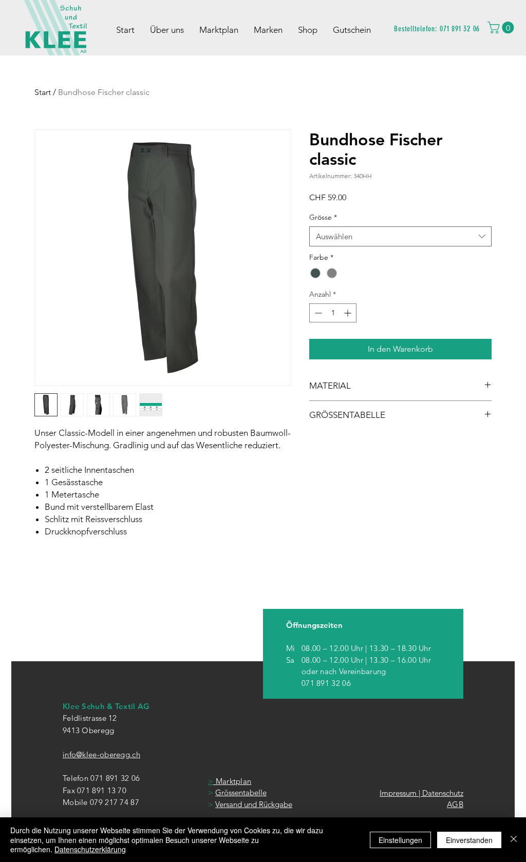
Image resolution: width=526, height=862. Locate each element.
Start (42, 92)
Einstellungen (400, 840)
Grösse (323, 217)
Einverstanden (469, 840)
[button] (502, 27)
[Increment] (348, 313)
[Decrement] (317, 313)
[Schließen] (514, 840)
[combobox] (400, 236)
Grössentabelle (241, 792)
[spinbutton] (333, 313)
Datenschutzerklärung (90, 849)
